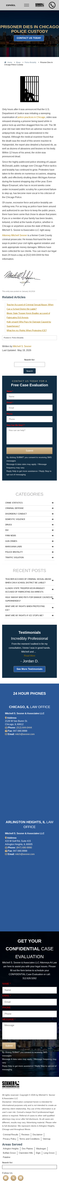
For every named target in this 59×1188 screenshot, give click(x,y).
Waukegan (41, 1148)
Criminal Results (10, 1134)
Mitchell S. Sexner (22, 346)
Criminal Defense (14, 508)
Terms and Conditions (29, 1139)
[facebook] (6, 1178)
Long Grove (49, 1153)
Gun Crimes (11, 541)
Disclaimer (38, 1134)
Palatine (6, 1157)
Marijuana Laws (13, 547)
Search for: (29, 360)
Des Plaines (27, 1148)
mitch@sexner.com (25, 734)
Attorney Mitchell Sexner (14, 235)
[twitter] (13, 1178)
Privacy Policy (9, 1139)
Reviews (25, 1134)
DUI (6, 530)
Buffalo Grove (9, 1153)
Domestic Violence (15, 519)
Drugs (8, 525)
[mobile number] (52, 5)
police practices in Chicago (31, 117)
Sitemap (46, 1139)
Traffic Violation (14, 557)
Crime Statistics (14, 503)
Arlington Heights (11, 1148)
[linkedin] (20, 1178)
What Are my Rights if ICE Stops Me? (24, 615)
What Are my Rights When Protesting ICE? (27, 330)
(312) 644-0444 (24, 727)
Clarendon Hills (26, 1153)
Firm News (10, 536)
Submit (29, 450)
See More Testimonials (29, 669)
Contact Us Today (29, 38)
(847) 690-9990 (24, 847)
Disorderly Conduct (16, 514)
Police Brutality (14, 552)
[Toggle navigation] (26, 5)
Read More (29, 655)
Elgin (38, 1153)
